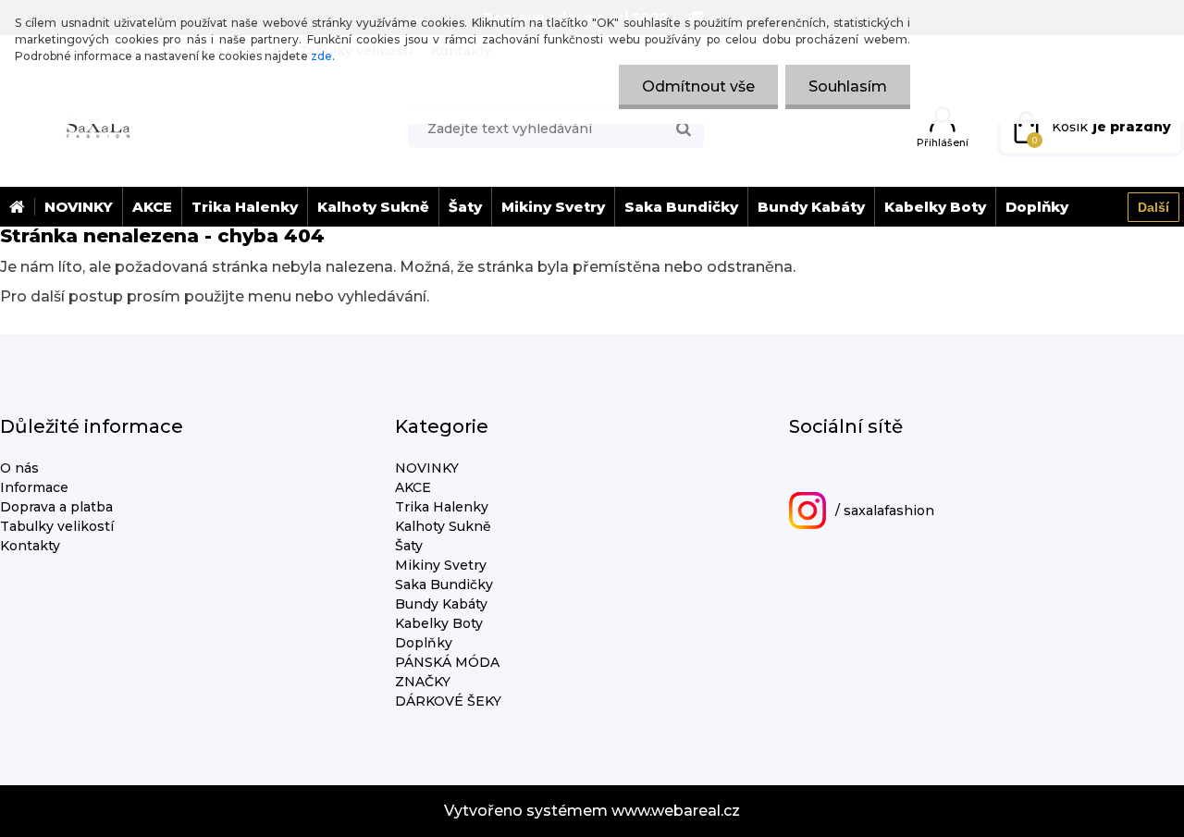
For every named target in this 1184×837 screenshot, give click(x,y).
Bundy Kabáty (811, 206)
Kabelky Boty (935, 206)
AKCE (152, 206)
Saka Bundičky (681, 206)
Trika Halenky (244, 206)
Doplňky (1036, 206)
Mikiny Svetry (553, 206)
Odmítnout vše (698, 86)
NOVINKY (78, 206)
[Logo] (97, 126)
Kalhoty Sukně (373, 206)
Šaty (465, 206)
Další (1153, 207)
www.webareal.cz (675, 810)
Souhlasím (847, 86)
